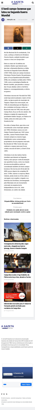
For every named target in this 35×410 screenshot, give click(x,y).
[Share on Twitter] (17, 48)
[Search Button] (33, 2)
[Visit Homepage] (17, 2)
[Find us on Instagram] (4, 394)
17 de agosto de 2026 (9, 310)
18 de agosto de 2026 (9, 250)
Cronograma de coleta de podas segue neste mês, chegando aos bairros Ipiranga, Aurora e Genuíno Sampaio (16, 246)
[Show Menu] (2, 2)
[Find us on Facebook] (1, 394)
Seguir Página (26, 384)
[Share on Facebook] (8, 48)
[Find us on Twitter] (6, 394)
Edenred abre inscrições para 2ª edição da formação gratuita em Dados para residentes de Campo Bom (17, 306)
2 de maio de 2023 (22, 19)
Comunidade (8, 240)
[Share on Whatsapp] (26, 48)
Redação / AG (11, 19)
